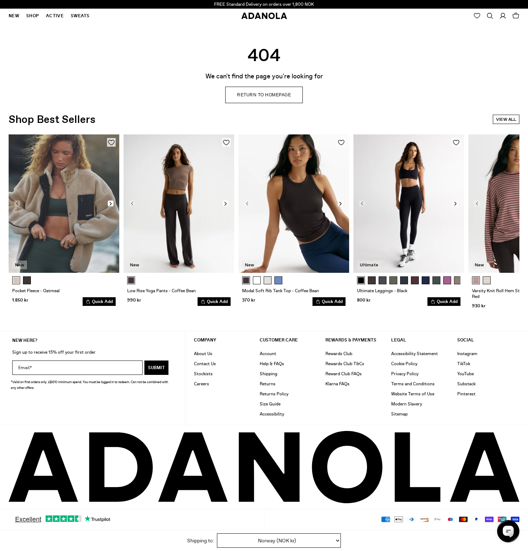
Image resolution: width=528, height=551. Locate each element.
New (14, 16)
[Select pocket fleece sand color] (16, 280)
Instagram (467, 354)
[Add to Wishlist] (111, 142)
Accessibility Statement (414, 354)
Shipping (268, 374)
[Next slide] (508, 223)
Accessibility (272, 414)
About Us (203, 354)
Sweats (80, 16)
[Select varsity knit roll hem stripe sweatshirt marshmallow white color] (487, 280)
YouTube (465, 374)
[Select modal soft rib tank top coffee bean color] (246, 280)
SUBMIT (156, 368)
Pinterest (466, 394)
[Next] (456, 280)
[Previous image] (17, 203)
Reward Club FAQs (343, 374)
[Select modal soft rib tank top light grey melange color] (268, 280)
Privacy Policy (404, 374)
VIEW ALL (506, 119)
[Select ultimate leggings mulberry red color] (415, 280)
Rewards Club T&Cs (344, 364)
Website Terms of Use (412, 394)
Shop (32, 16)
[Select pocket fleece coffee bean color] (27, 280)
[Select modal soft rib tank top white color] (257, 280)
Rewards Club (338, 354)
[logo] (264, 467)
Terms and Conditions (413, 384)
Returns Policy (274, 394)
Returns (267, 384)
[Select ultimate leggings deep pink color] (447, 280)
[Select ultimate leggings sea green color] (436, 280)
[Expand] (490, 16)
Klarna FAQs (337, 384)
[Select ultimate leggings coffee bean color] (372, 280)
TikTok (463, 364)
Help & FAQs (272, 364)
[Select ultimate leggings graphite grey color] (382, 280)
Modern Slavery (406, 404)
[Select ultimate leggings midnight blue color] (404, 280)
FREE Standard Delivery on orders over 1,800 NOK (264, 4)
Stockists (203, 374)
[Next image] (111, 203)
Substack (466, 384)
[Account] (503, 16)
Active (55, 16)
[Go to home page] (264, 16)
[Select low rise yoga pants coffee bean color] (131, 280)
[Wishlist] (477, 16)
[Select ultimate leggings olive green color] (393, 280)
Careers (201, 384)
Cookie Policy (404, 364)
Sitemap (399, 414)
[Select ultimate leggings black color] (361, 280)
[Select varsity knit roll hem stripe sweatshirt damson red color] (476, 280)
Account (268, 354)
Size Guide (270, 404)
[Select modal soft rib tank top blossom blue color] (278, 280)
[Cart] (516, 16)
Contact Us (205, 364)
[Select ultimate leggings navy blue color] (426, 280)
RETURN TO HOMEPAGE (264, 94)
